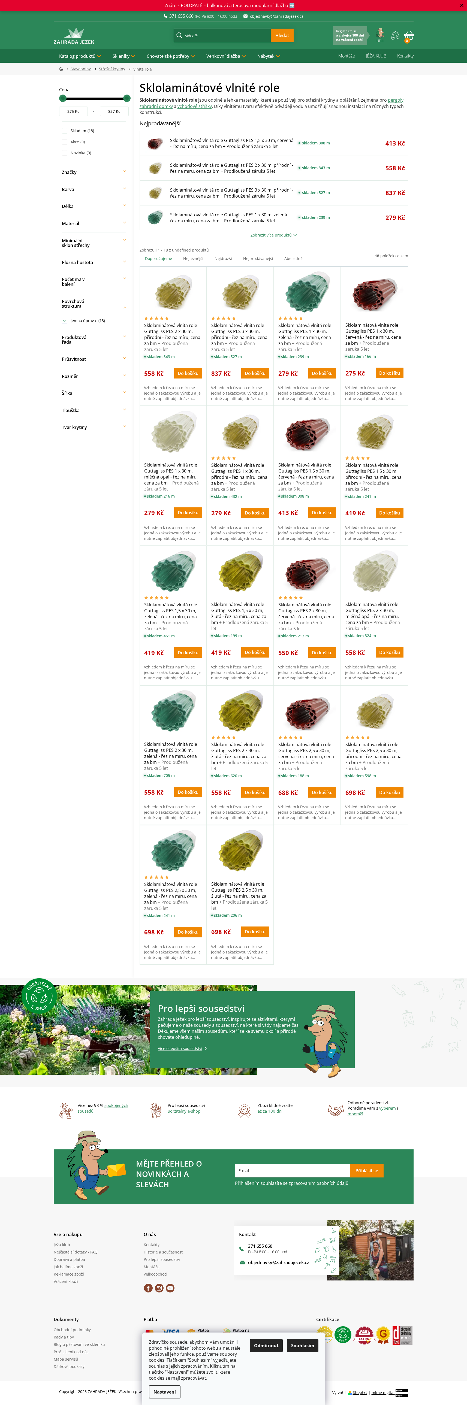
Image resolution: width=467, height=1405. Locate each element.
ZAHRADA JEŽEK (148, 1290)
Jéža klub (62, 1244)
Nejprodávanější (258, 258)
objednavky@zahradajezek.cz (278, 1262)
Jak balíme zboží (68, 1266)
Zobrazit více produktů (271, 235)
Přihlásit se (366, 1171)
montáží (355, 1113)
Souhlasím (302, 1346)
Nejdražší (223, 258)
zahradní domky (156, 106)
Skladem (82, 130)
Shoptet (360, 1392)
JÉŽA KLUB (376, 56)
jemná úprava (87, 320)
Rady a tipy (64, 1337)
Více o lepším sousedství (180, 1048)
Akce (77, 141)
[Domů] (63, 68)
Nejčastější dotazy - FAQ (76, 1252)
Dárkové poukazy (69, 1366)
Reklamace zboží (69, 1274)
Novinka (80, 152)
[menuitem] (80, 56)
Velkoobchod (155, 1274)
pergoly (395, 100)
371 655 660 (260, 1246)
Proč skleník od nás (71, 1351)
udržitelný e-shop (184, 1111)
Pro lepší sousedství (162, 1259)
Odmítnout (266, 1346)
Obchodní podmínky (72, 1329)
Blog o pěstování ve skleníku (79, 1344)
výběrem (387, 1108)
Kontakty (405, 56)
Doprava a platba (69, 1259)
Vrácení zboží (66, 1281)
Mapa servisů (66, 1359)
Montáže (346, 56)
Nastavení (164, 1392)
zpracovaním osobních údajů (318, 1183)
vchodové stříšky (194, 106)
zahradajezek (159, 1290)
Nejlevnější (193, 258)
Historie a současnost (163, 1252)
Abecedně (293, 258)
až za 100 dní (270, 1111)
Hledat (282, 35)
